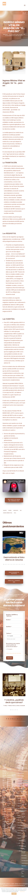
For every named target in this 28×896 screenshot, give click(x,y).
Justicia (19, 806)
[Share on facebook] (6, 724)
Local (19, 848)
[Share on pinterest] (12, 724)
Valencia (20, 786)
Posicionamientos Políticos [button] (14, 578)
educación (23, 801)
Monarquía (23, 836)
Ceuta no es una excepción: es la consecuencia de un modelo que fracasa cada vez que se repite (14, 803)
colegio (23, 766)
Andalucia (21, 846)
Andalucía (21, 851)
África (22, 881)
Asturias (6, 710)
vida (15, 512)
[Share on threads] (10, 724)
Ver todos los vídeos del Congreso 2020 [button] (14, 500)
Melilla (23, 828)
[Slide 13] (21, 569)
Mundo (19, 838)
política (23, 854)
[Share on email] (21, 724)
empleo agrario (23, 807)
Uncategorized (21, 794)
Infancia (19, 776)
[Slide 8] (13, 569)
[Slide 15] (24, 569)
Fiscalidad (20, 830)
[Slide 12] (19, 569)
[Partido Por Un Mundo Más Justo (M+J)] (4, 5)
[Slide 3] (5, 569)
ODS (22, 838)
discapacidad (21, 781)
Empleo (19, 833)
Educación (20, 828)
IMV (20, 510)
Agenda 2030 (23, 744)
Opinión (19, 803)
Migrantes (20, 811)
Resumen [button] (22, 891)
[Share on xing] (19, 724)
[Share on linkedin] (14, 724)
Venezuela (23, 871)
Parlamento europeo (24, 842)
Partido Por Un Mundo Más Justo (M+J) (14, 35)
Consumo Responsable (24, 769)
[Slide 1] (11, 715)
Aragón (4, 510)
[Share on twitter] (8, 724)
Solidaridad (24, 863)
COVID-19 (22, 782)
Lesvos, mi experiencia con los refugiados (9, 839)
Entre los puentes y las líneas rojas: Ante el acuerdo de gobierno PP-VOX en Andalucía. (14, 554)
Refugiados (23, 860)
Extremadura (20, 768)
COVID (22, 779)
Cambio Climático (23, 754)
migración (23, 833)
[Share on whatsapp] (16, 724)
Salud (19, 770)
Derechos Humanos (23, 794)
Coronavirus (24, 776)
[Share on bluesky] (18, 724)
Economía (20, 835)
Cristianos (23, 788)
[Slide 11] (18, 569)
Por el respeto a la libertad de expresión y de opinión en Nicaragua (9, 825)
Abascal (23, 740)
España (20, 34)
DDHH (22, 790)
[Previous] (4, 551)
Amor (22, 750)
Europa (19, 841)
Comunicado (21, 801)
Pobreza (19, 808)
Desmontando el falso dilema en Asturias (14, 787)
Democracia (20, 814)
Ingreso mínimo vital (7, 512)
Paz (18, 825)
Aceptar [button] (14, 893)
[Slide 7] (11, 569)
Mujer (19, 773)
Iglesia (22, 816)
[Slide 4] (7, 569)
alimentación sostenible (24, 747)
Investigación (21, 788)
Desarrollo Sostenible (23, 798)
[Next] (23, 551)
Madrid (20, 856)
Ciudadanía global (14, 34)
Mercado (23, 831)
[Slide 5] (8, 569)
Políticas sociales (23, 858)
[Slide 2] (4, 569)
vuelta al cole (22, 878)
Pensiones (23, 851)
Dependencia (21, 783)
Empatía (23, 803)
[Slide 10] (16, 569)
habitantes (15, 510)
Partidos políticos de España (23, 847)
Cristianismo (24, 785)
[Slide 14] (22, 569)
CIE (22, 763)
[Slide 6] (10, 569)
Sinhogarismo (21, 791)
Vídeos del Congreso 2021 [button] (14, 586)
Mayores (23, 825)
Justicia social (23, 823)
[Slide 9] (15, 569)
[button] (24, 5)
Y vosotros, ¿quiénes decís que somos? (9, 782)
